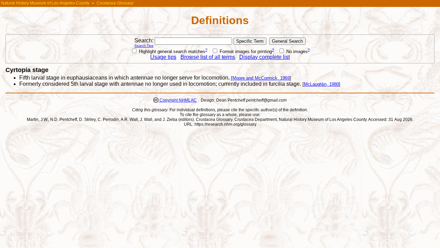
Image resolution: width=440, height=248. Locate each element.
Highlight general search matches (171, 51)
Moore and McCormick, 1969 (261, 78)
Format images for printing (245, 51)
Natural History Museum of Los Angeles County (45, 3)
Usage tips (163, 57)
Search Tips (143, 46)
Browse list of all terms (207, 57)
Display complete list (264, 57)
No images (296, 51)
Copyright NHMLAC (177, 100)
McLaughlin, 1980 (321, 84)
